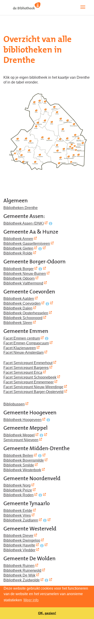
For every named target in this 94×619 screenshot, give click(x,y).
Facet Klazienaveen (19, 348)
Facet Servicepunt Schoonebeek (29, 377)
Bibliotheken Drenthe (20, 208)
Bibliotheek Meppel (19, 435)
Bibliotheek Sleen (17, 323)
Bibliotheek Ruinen (18, 565)
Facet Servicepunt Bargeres (26, 367)
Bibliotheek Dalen (17, 308)
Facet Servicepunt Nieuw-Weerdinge (33, 387)
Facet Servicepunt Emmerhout (27, 363)
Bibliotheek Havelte (19, 545)
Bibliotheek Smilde (18, 465)
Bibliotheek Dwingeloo (21, 540)
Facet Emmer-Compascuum (26, 343)
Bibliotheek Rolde (17, 253)
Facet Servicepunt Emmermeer (28, 382)
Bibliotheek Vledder (19, 550)
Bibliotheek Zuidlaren (20, 520)
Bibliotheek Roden (18, 495)
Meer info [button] (31, 600)
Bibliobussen (14, 404)
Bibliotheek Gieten (18, 248)
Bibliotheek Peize (17, 490)
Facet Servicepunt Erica (22, 372)
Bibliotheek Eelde (17, 510)
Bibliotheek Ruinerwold (22, 570)
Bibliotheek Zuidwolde (21, 580)
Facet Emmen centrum (21, 338)
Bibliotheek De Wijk (19, 575)
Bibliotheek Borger (18, 269)
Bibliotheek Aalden (18, 298)
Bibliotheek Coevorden (22, 303)
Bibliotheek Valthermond (23, 283)
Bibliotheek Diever (18, 535)
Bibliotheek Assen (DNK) (23, 223)
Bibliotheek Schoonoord (22, 318)
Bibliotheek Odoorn (19, 278)
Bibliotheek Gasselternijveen (26, 243)
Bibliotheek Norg (17, 485)
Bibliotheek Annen (18, 239)
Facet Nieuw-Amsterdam (23, 352)
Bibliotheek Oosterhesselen (25, 313)
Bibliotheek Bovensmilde (23, 460)
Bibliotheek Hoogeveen (22, 420)
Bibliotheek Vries (17, 515)
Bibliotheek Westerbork (22, 470)
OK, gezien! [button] (47, 613)
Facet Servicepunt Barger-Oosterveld (33, 392)
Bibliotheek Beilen (18, 455)
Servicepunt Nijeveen (20, 440)
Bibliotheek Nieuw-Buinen (24, 273)
